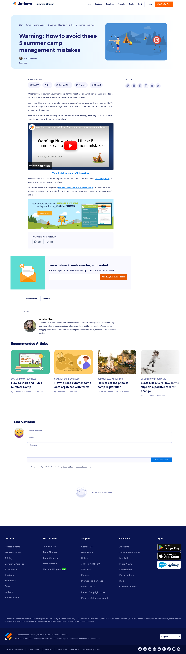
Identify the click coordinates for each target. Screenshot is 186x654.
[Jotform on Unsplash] (178, 649)
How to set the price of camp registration (113, 385)
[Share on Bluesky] (152, 85)
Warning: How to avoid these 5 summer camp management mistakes (71, 127)
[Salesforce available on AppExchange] (169, 565)
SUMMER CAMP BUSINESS (23, 379)
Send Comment (161, 460)
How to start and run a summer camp (75, 187)
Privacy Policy (68, 467)
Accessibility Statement (68, 649)
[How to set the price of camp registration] (117, 362)
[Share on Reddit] (146, 85)
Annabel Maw (31, 58)
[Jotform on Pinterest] (169, 649)
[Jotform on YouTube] (173, 649)
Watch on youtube (40, 165)
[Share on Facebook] (133, 85)
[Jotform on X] (145, 649)
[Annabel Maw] (21, 58)
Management (31, 298)
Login (150, 4)
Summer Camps (45, 4)
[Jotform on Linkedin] (149, 649)
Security (49, 649)
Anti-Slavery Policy (91, 649)
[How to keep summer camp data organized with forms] (73, 362)
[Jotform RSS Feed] (164, 649)
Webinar (46, 298)
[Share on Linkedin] (139, 85)
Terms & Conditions (15, 649)
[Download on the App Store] (169, 556)
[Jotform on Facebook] (140, 649)
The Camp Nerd (102, 178)
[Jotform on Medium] (154, 649)
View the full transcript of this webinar (70, 173)
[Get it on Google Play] (169, 547)
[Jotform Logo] (22, 4)
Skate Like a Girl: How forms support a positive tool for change (160, 387)
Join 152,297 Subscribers (113, 276)
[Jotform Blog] (159, 649)
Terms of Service (81, 467)
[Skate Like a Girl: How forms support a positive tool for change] (160, 362)
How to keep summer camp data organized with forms (72, 385)
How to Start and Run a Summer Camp (26, 385)
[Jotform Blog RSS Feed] (158, 85)
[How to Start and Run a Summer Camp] (30, 362)
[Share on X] (127, 85)
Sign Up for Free (163, 4)
